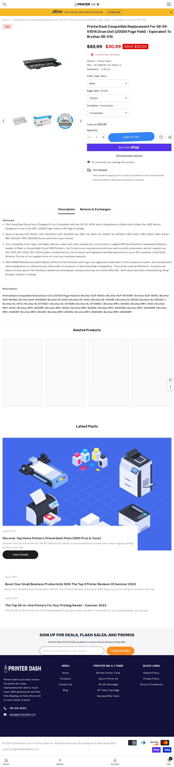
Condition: (100, 105)
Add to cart (131, 137)
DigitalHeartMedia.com (25, 749)
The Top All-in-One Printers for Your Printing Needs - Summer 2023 (55, 605)
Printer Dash (104, 61)
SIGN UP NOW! (120, 651)
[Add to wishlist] (161, 137)
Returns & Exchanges (95, 209)
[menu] (169, 4)
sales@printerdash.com (22, 714)
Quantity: (92, 130)
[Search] (5, 4)
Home (6, 19)
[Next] (80, 121)
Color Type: (97, 76)
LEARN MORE (114, 12)
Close (171, 12)
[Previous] (3, 121)
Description (66, 209)
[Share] (168, 137)
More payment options (129, 155)
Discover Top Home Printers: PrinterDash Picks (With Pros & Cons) (52, 538)
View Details (20, 554)
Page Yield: (97, 90)
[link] (22, 394)
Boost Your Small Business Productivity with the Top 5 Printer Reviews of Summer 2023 (70, 584)
